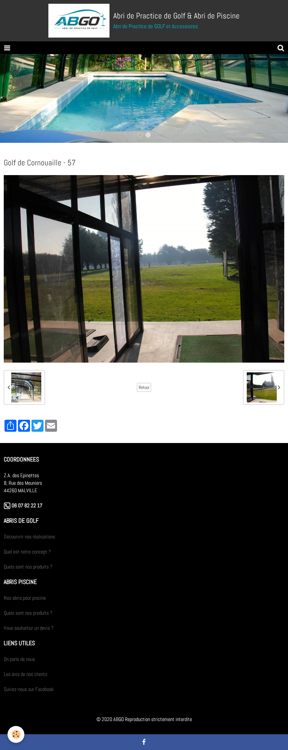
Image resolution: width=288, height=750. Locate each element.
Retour (144, 387)
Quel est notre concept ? (27, 551)
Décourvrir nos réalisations (29, 536)
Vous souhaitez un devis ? (29, 627)
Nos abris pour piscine (25, 597)
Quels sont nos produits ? (28, 566)
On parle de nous (19, 659)
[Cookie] (16, 734)
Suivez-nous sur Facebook (29, 689)
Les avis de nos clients (25, 674)
